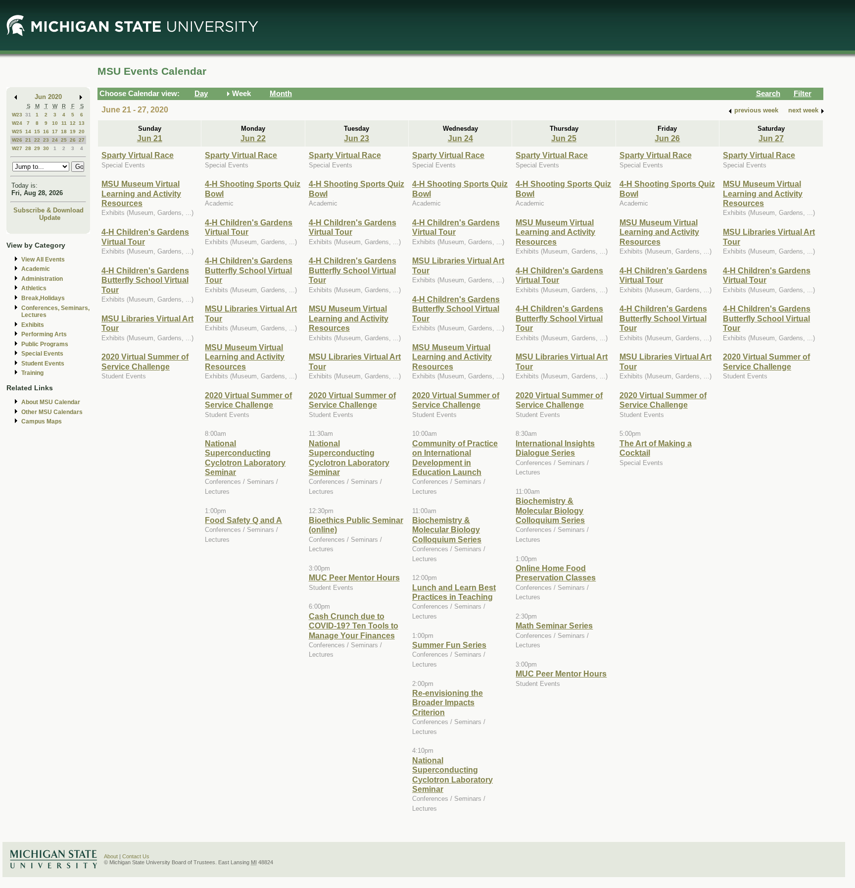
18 (64, 131)
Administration (42, 278)
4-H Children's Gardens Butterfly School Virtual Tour (145, 280)
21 (28, 140)
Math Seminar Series (554, 625)
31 (28, 114)
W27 (17, 148)
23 (46, 140)
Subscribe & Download (48, 210)
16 (46, 131)
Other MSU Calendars (52, 412)
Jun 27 (771, 138)
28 (28, 148)
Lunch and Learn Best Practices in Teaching (454, 592)
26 (73, 140)
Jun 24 (460, 138)
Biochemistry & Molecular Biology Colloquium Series (446, 530)
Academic (35, 268)
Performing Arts (44, 334)
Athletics (34, 288)
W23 (17, 114)
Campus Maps (41, 421)
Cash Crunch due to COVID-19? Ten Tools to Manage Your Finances (353, 626)
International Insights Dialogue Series (555, 448)
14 (28, 131)
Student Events (42, 363)
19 (73, 131)
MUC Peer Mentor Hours (354, 577)
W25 (17, 131)
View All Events (43, 259)
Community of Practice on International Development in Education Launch (455, 457)
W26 (17, 140)
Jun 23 (356, 138)
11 (64, 123)
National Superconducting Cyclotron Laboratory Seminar (245, 457)
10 (55, 123)
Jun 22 (253, 138)
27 (82, 140)
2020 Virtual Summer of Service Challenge (145, 361)
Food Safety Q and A (243, 520)
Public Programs (44, 344)
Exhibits (32, 324)
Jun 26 (667, 138)
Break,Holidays (43, 298)
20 (82, 131)
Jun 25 (563, 138)
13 (82, 123)
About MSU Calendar (50, 402)
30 (46, 148)
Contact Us (135, 856)
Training (32, 372)
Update (49, 217)
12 (73, 123)
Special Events (42, 353)
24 (55, 140)
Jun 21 (149, 138)
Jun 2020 (48, 97)
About (111, 856)
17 (55, 131)
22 (37, 140)
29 (37, 148)
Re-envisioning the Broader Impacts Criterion (447, 702)
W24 (17, 123)
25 (64, 140)
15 (37, 131)
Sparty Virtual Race (137, 155)
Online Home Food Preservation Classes (556, 573)
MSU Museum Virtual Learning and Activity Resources (141, 193)
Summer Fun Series (449, 644)
